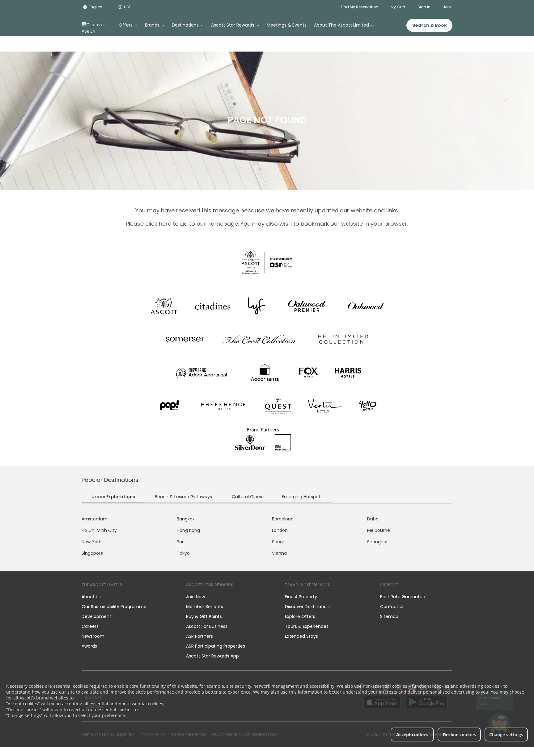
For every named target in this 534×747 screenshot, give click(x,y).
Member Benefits (204, 606)
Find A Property (301, 597)
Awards (89, 646)
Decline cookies (459, 734)
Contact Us (392, 606)
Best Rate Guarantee (402, 597)
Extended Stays (301, 636)
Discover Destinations (308, 606)
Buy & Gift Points (204, 616)
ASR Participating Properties (215, 646)
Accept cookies (412, 734)
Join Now (195, 597)
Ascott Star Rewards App (212, 656)
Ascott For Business (206, 626)
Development (96, 616)
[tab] (113, 497)
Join (447, 7)
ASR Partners (199, 636)
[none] (128, 597)
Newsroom (93, 636)
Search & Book (429, 25)
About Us (91, 597)
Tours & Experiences (307, 626)
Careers (90, 626)
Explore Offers (300, 616)
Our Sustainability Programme (114, 606)
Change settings (506, 734)
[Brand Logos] (164, 306)
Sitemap (389, 616)
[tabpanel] (267, 536)
